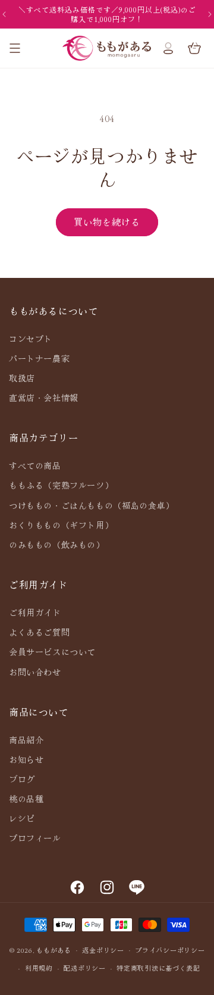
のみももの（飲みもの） (57, 544)
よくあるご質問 (39, 632)
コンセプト (30, 339)
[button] (15, 48)
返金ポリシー (103, 950)
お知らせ (26, 759)
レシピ (22, 818)
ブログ (22, 779)
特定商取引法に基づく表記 (158, 967)
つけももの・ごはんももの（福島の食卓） (91, 505)
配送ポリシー (84, 967)
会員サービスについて (52, 652)
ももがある (53, 949)
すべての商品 (35, 465)
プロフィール (35, 838)
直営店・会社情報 (43, 397)
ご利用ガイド (35, 612)
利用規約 (39, 967)
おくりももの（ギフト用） (61, 525)
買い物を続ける (107, 221)
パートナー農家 (39, 358)
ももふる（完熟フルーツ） (61, 485)
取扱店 (22, 378)
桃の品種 (26, 799)
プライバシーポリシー (169, 950)
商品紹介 (26, 740)
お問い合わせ (35, 672)
